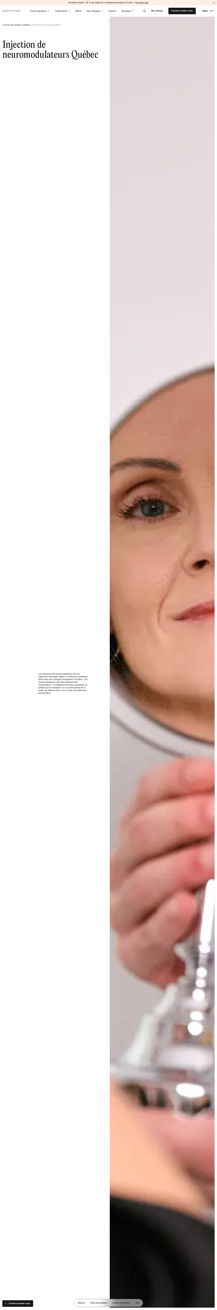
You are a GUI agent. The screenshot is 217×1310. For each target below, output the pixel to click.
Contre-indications (121, 1303)
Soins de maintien (98, 1303)
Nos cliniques (93, 11)
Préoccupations (38, 11)
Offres (78, 11)
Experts (112, 11)
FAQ (137, 1303)
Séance (81, 1303)
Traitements (61, 11)
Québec (26, 25)
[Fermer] (214, 3)
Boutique (126, 11)
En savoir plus (142, 2)
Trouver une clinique (11, 25)
